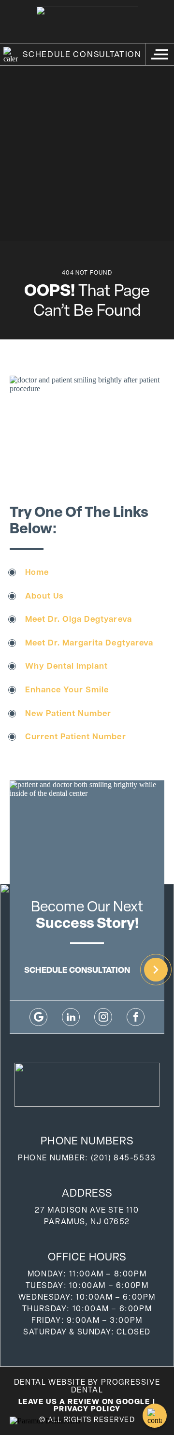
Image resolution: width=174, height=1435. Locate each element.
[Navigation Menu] (159, 54)
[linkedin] (71, 1017)
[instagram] (103, 1017)
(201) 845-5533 (123, 1158)
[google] (38, 1017)
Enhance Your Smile (67, 689)
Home (37, 571)
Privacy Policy (87, 1409)
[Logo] (87, 21)
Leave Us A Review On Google (84, 1401)
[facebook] (136, 1017)
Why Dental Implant (66, 665)
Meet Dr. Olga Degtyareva (78, 618)
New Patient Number (68, 712)
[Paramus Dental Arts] (45, 1421)
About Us (44, 595)
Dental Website (50, 1382)
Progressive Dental (115, 1386)
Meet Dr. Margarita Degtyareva (89, 642)
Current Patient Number (75, 736)
